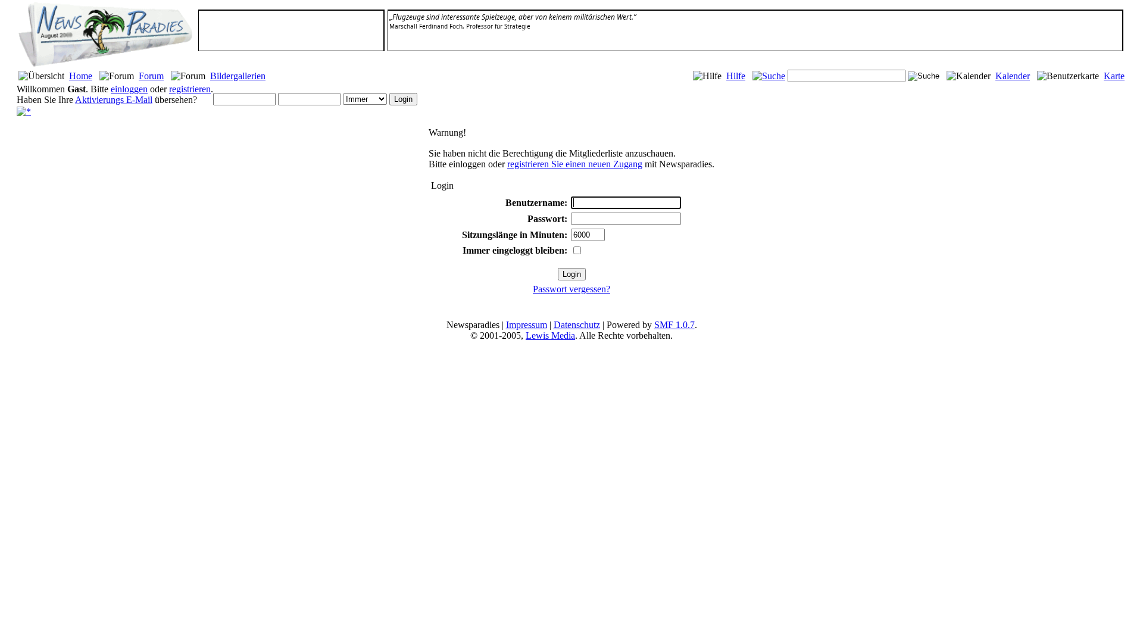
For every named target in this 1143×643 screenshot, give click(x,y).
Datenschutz (577, 325)
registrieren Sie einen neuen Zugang (574, 164)
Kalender (1012, 76)
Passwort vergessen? (571, 289)
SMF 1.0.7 (674, 325)
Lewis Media (550, 335)
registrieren (190, 89)
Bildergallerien (238, 76)
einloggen (129, 89)
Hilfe (735, 76)
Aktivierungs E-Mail (113, 100)
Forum (151, 76)
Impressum (526, 325)
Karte (1114, 76)
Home (80, 76)
